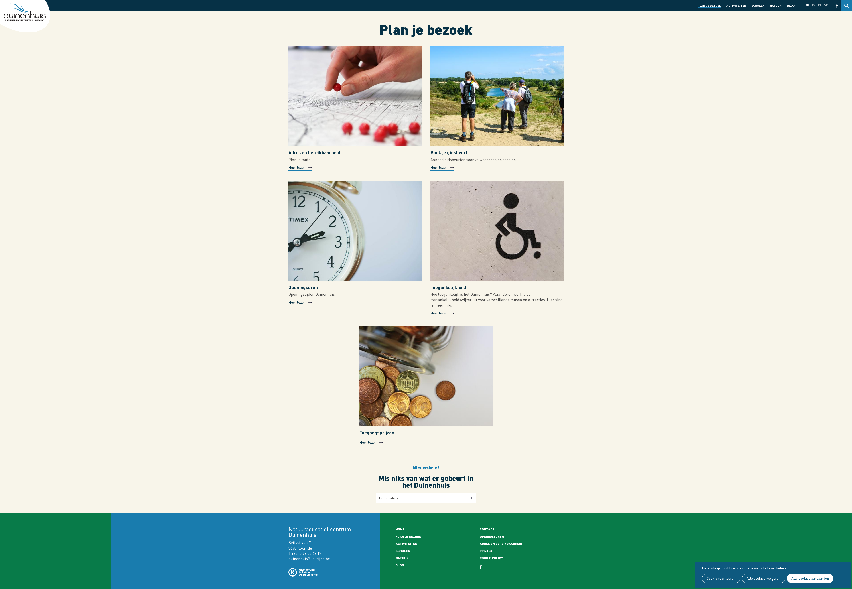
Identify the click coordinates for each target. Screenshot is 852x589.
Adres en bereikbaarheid (314, 152)
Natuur (776, 5)
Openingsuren (303, 287)
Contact (487, 529)
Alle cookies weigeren (764, 578)
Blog (791, 5)
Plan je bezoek (709, 5)
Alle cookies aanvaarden (810, 578)
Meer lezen (297, 167)
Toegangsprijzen (376, 432)
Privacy (486, 551)
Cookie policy (491, 558)
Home (400, 529)
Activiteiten (736, 5)
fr (820, 5)
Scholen (758, 5)
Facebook (837, 5)
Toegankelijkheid (448, 287)
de (826, 5)
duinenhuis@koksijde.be (309, 558)
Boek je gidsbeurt (449, 152)
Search (846, 5)
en (814, 5)
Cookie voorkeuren (721, 578)
